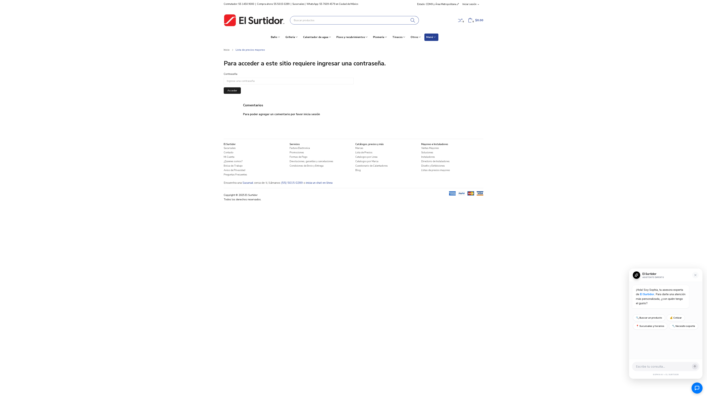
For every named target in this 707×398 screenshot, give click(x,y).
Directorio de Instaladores (435, 161)
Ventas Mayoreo (430, 148)
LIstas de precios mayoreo (435, 170)
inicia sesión (312, 114)
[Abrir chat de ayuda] (697, 388)
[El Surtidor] (254, 20)
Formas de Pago (298, 157)
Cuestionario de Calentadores (371, 165)
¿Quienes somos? (233, 161)
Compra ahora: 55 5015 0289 (273, 4)
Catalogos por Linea (366, 157)
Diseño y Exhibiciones (433, 165)
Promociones (297, 152)
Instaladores (428, 157)
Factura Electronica (300, 148)
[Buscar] (413, 20)
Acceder (232, 90)
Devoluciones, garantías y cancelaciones (311, 161)
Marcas (359, 148)
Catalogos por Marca (366, 161)
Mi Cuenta (229, 157)
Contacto (228, 152)
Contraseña (230, 74)
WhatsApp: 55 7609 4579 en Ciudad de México (332, 4)
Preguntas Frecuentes (235, 174)
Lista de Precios (363, 152)
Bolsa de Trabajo (233, 165)
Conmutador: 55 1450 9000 (239, 4)
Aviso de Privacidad (234, 170)
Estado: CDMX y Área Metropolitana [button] (437, 4)
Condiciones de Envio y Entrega (306, 165)
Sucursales (298, 4)
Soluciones (427, 152)
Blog (358, 170)
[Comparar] (460, 20)
